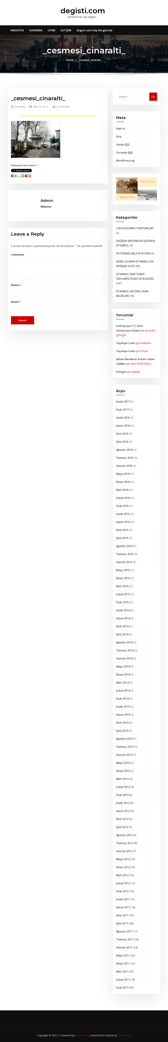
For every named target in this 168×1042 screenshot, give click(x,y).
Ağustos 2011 (124, 931)
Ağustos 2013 (124, 739)
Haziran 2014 (124, 658)
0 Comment (63, 106)
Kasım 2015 (123, 522)
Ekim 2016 (122, 433)
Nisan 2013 (123, 771)
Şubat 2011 (123, 979)
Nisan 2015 (123, 578)
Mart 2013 (122, 779)
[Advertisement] (58, 117)
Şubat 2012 (123, 883)
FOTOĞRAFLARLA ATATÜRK (133, 253)
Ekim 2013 (122, 722)
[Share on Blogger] (22, 175)
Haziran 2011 (124, 947)
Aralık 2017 (123, 401)
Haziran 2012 (124, 851)
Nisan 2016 (123, 482)
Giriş (119, 136)
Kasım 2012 (123, 811)
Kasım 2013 (123, 714)
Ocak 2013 (122, 795)
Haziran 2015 (124, 562)
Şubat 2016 (123, 498)
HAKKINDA (35, 30)
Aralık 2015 (123, 514)
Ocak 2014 (122, 698)
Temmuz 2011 (124, 939)
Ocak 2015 (122, 602)
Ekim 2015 (122, 530)
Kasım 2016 (123, 425)
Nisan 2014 (123, 674)
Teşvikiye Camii (125, 343)
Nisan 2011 (123, 963)
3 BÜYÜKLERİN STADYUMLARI (134, 228)
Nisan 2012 (123, 867)
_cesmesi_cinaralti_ (90, 60)
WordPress (81, 1035)
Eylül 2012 (122, 827)
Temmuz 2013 (124, 747)
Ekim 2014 (122, 626)
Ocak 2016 (122, 506)
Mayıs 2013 (123, 763)
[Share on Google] (26, 175)
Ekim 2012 (122, 819)
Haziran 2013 (124, 755)
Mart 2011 (122, 971)
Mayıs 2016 (123, 474)
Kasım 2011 (123, 907)
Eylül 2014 (122, 634)
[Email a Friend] (19, 175)
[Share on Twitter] (15, 175)
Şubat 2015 (123, 594)
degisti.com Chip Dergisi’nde (94, 30)
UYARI (51, 30)
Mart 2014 (122, 682)
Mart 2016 (122, 490)
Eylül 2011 (122, 923)
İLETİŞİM (66, 30)
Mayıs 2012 (123, 859)
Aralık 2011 (123, 899)
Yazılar (122, 144)
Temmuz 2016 (124, 458)
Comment (17, 254)
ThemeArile (124, 1035)
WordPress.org (125, 160)
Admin (20, 106)
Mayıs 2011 (123, 955)
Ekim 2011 (122, 915)
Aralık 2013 (123, 706)
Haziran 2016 (124, 466)
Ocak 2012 (122, 891)
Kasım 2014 (123, 618)
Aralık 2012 (123, 803)
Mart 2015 (122, 586)
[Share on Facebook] (12, 175)
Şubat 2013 (123, 787)
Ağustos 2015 (124, 546)
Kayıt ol (120, 128)
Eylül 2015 (122, 538)
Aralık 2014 (123, 610)
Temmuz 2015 (124, 554)
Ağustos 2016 (124, 450)
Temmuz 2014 (124, 650)
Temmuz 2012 (124, 843)
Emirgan (121, 372)
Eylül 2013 (122, 731)
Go (153, 96)
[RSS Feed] (29, 175)
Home (70, 60)
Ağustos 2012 (124, 835)
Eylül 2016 (122, 442)
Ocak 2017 (122, 409)
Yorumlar (124, 152)
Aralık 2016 (123, 417)
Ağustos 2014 (124, 642)
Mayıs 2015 (123, 570)
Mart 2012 (122, 875)
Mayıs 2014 (123, 666)
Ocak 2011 (122, 987)
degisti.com (82, 10)
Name (16, 285)
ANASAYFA (17, 30)
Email (15, 302)
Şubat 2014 (123, 690)
